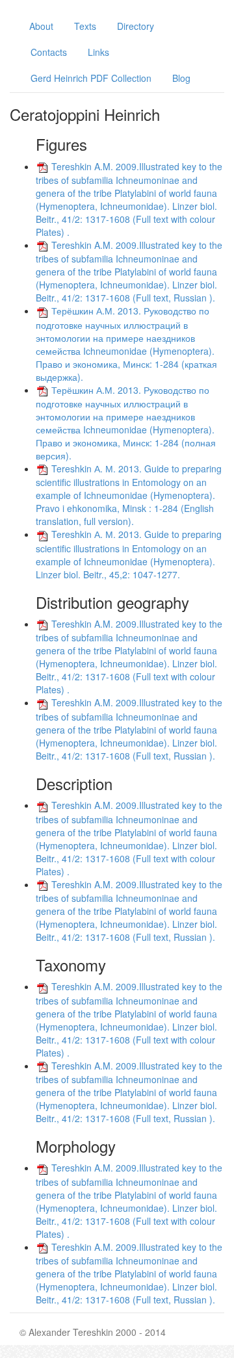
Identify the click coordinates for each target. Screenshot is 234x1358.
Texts (85, 25)
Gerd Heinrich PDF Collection (91, 77)
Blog (181, 77)
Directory (135, 25)
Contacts (49, 51)
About (41, 25)
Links (98, 51)
